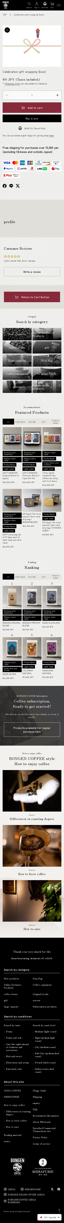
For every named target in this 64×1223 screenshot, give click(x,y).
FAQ (35, 1109)
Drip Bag (32, 421)
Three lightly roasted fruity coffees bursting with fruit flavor (50, 476)
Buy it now (32, 118)
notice (7, 1141)
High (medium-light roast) (45, 1039)
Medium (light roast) (46, 1031)
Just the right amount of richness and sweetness (17, 1047)
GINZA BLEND (9, 674)
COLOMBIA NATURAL (27, 672)
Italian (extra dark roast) (44, 1070)
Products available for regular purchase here (32, 729)
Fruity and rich (13, 1037)
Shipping (37, 1096)
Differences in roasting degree (18, 1113)
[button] (52, 5)
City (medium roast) (45, 1047)
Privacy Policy (40, 1137)
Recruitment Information (46, 1115)
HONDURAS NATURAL (47, 672)
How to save (12, 1126)
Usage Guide (39, 1090)
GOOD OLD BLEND (51, 622)
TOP (5, 14)
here (51, 135)
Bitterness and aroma (17, 1062)
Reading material (12, 1135)
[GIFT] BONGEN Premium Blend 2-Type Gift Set (31, 475)
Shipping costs (12, 83)
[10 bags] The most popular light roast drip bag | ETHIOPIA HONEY (51, 526)
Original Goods (55, 421)
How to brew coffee (16, 1120)
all (8, 421)
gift (43, 421)
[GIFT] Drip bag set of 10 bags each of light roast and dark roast (12, 538)
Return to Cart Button (35, 297)
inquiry (36, 1103)
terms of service (41, 1143)
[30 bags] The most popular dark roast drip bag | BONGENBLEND (31, 517)
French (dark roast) (45, 1062)
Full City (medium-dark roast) (47, 1055)
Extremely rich (13, 1068)
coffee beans (20, 421)
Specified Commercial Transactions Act (44, 1130)
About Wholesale (42, 1121)
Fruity (9, 1031)
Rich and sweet (14, 1056)
